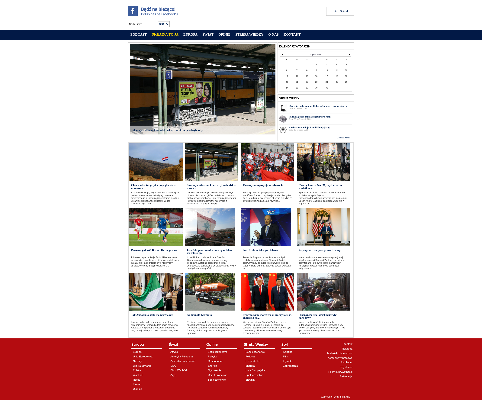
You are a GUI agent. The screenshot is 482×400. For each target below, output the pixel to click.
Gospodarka (215, 361)
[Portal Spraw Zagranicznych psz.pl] (250, 15)
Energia (212, 365)
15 (307, 76)
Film (285, 356)
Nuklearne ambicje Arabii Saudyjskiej (309, 127)
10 (327, 70)
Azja (172, 374)
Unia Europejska (143, 356)
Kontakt (347, 343)
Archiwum (346, 362)
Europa (137, 351)
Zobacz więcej (343, 138)
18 (337, 76)
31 (327, 88)
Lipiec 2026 (315, 54)
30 (316, 88)
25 (337, 82)
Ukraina (137, 388)
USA (173, 365)
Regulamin (346, 367)
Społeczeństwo (217, 379)
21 (297, 82)
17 (327, 76)
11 (337, 70)
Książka (287, 351)
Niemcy (137, 361)
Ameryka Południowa (182, 361)
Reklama (347, 348)
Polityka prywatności (340, 371)
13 (287, 76)
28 (297, 88)
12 (346, 70)
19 (346, 76)
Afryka (174, 351)
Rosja (136, 379)
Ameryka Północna (181, 356)
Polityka (212, 356)
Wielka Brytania (142, 365)
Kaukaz (137, 384)
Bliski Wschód (178, 370)
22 (307, 82)
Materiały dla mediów (339, 353)
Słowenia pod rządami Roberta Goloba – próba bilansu (318, 106)
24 (327, 82)
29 (307, 88)
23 (316, 82)
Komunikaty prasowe (340, 357)
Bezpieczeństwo (217, 351)
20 (287, 82)
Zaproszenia (290, 365)
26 (346, 82)
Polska (137, 370)
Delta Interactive (342, 396)
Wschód (138, 374)
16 (316, 76)
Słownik (250, 379)
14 (297, 76)
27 (287, 88)
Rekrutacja (346, 376)
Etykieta (287, 361)
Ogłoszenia (214, 370)
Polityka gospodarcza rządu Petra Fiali (310, 116)
